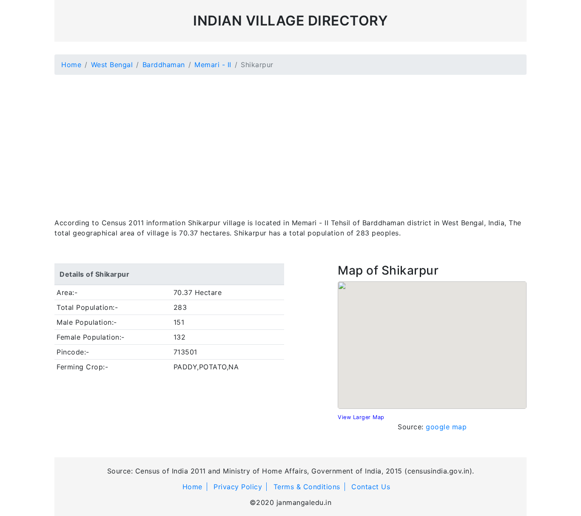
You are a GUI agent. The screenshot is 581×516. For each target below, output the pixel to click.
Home (71, 64)
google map (446, 426)
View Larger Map (361, 417)
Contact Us (370, 486)
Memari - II (212, 64)
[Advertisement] (290, 141)
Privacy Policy (238, 486)
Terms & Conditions (306, 486)
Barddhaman (163, 64)
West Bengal (112, 64)
